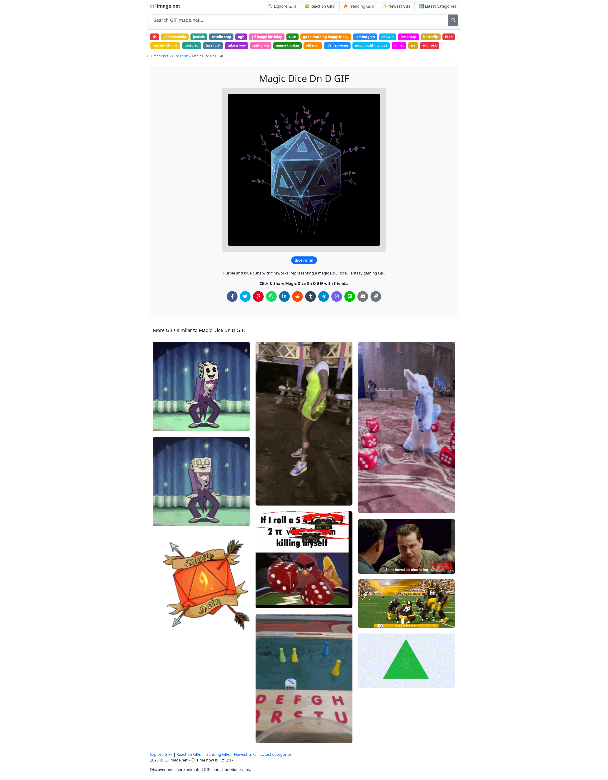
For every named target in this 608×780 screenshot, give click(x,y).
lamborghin (365, 36)
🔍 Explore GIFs (282, 6)
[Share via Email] (362, 296)
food (449, 36)
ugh (241, 36)
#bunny (368, 507)
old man (312, 45)
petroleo (192, 45)
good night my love (371, 45)
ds (155, 36)
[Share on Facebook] (232, 296)
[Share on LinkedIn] (284, 296)
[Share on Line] (349, 296)
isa (413, 45)
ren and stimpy (165, 45)
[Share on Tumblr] (310, 296)
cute (292, 36)
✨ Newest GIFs (397, 6)
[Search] (453, 20)
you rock (429, 45)
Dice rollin (180, 56)
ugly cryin (261, 45)
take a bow (237, 45)
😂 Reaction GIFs (320, 6)
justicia (199, 36)
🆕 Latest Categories (437, 6)
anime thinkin (287, 45)
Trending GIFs (217, 754)
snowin (388, 36)
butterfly (430, 36)
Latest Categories (276, 754)
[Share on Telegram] (323, 296)
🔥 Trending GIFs (358, 6)
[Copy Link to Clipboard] (375, 296)
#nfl (365, 614)
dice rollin (304, 260)
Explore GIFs (161, 754)
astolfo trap (221, 36)
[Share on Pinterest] (258, 296)
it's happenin (337, 45)
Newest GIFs (245, 754)
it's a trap (408, 36)
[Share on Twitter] (245, 296)
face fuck (213, 45)
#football (267, 737)
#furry (367, 499)
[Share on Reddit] (297, 296)
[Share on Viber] (336, 296)
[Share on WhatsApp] (271, 296)
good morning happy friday (325, 36)
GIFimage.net (157, 56)
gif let (399, 45)
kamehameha (174, 36)
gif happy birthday (267, 36)
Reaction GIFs (188, 754)
